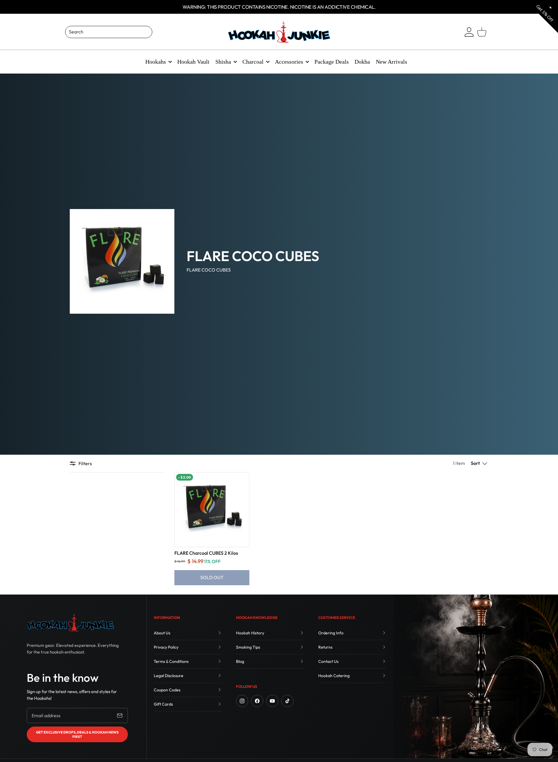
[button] (479, 463)
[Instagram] (242, 701)
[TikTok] (287, 701)
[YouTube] (272, 701)
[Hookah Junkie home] (70, 622)
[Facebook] (257, 701)
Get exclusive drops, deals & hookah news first (77, 734)
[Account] (469, 32)
